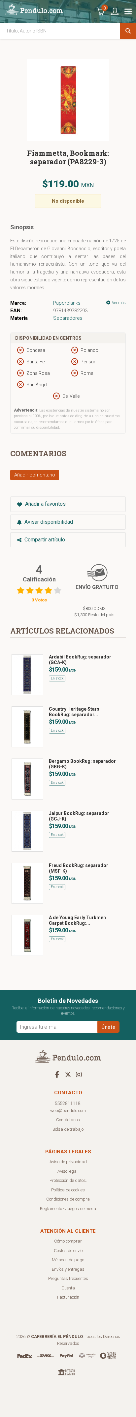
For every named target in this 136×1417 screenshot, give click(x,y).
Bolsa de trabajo (68, 1129)
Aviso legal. (68, 1171)
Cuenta (68, 1287)
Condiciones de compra (68, 1199)
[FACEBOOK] (57, 1074)
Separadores (68, 318)
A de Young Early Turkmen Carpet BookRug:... (77, 920)
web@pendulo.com (68, 1110)
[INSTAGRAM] (79, 1074)
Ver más (118, 302)
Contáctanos (68, 1119)
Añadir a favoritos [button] (45, 504)
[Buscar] (128, 31)
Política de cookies (68, 1189)
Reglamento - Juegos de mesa (68, 1208)
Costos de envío (68, 1250)
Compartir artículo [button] (44, 539)
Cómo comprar (68, 1241)
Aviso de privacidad (68, 1161)
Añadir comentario (34, 475)
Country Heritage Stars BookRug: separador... (74, 711)
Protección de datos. (68, 1180)
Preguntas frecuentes (68, 1278)
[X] (68, 1074)
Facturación (68, 1297)
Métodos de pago (68, 1259)
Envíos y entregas (68, 1269)
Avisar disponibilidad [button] (48, 522)
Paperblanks (67, 303)
